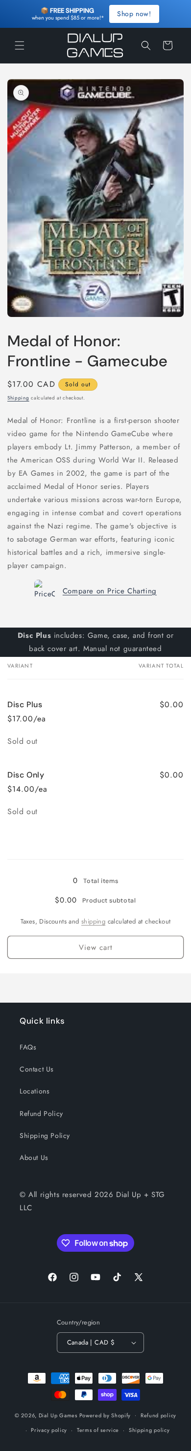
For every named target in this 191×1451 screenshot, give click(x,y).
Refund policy (158, 1415)
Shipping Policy (45, 1135)
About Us (34, 1157)
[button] (19, 45)
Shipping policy (149, 1430)
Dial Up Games (58, 1415)
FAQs (28, 1047)
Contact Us (37, 1069)
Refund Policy (41, 1113)
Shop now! (134, 14)
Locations (34, 1091)
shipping (93, 921)
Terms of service (98, 1430)
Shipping (18, 397)
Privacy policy (49, 1430)
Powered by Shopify (105, 1415)
